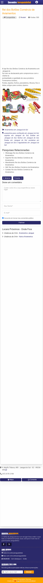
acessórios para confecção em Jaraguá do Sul (21, 133)
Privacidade (21, 579)
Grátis (25, 559)
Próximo (17, 178)
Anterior (8, 178)
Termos (14, 579)
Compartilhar (10, 17)
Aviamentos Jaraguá (26, 233)
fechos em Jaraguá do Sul (28, 138)
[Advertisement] (21, 44)
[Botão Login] (36, 2)
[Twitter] (9, 544)
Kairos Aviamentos (26, 237)
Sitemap (28, 579)
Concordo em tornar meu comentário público (19, 218)
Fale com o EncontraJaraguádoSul (14, 556)
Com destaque (16, 559)
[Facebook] (4, 544)
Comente (33, 480)
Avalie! (23, 17)
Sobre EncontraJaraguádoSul (13, 553)
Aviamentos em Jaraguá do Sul (16, 130)
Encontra (19, 2)
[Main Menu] (2, 2)
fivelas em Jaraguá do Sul (15, 140)
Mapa (11, 480)
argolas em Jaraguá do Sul (16, 135)
